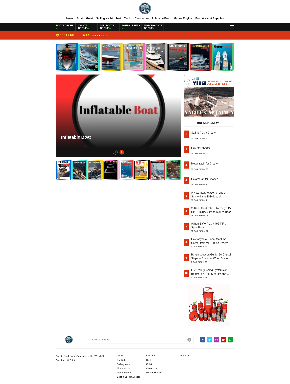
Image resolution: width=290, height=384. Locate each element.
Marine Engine (183, 18)
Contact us (183, 355)
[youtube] (223, 339)
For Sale (121, 360)
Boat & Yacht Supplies (209, 18)
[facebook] (202, 339)
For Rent (151, 355)
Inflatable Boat (161, 18)
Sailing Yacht (104, 18)
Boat (80, 18)
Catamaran (142, 18)
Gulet (89, 18)
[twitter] (209, 339)
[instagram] (216, 339)
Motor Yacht (123, 18)
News (69, 18)
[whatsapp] (230, 339)
